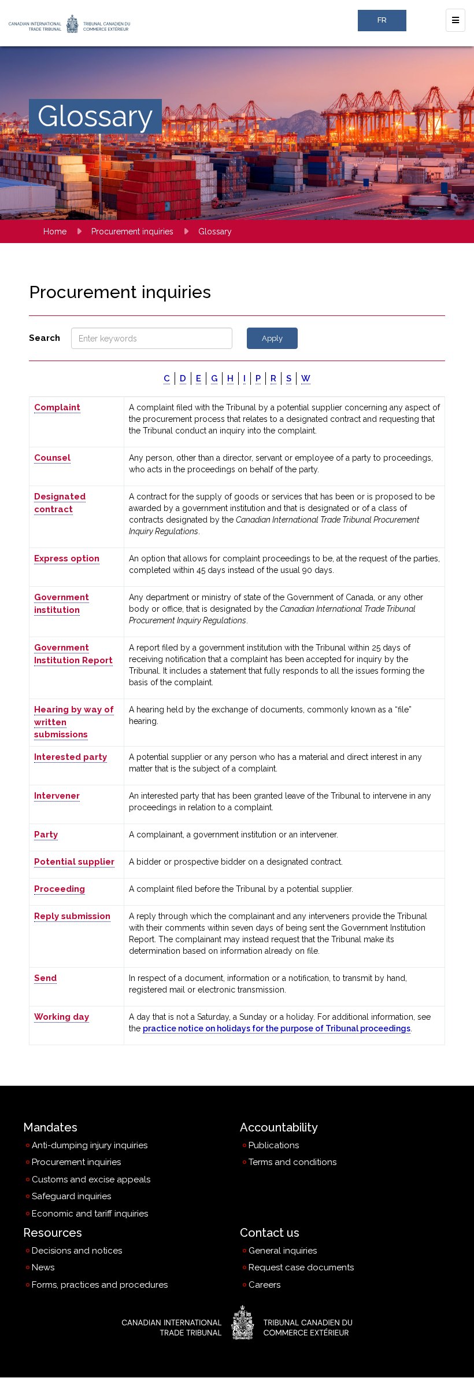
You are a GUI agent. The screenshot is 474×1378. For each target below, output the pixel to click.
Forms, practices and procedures (100, 1285)
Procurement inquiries (132, 231)
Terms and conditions (292, 1162)
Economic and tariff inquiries (90, 1213)
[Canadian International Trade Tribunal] (237, 1322)
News (43, 1267)
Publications (274, 1145)
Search (44, 338)
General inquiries (283, 1253)
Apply (272, 338)
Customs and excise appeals (91, 1179)
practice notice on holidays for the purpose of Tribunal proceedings (276, 1028)
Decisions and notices (77, 1250)
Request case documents (301, 1270)
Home (54, 231)
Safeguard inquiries (71, 1196)
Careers (264, 1288)
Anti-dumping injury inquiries (89, 1145)
